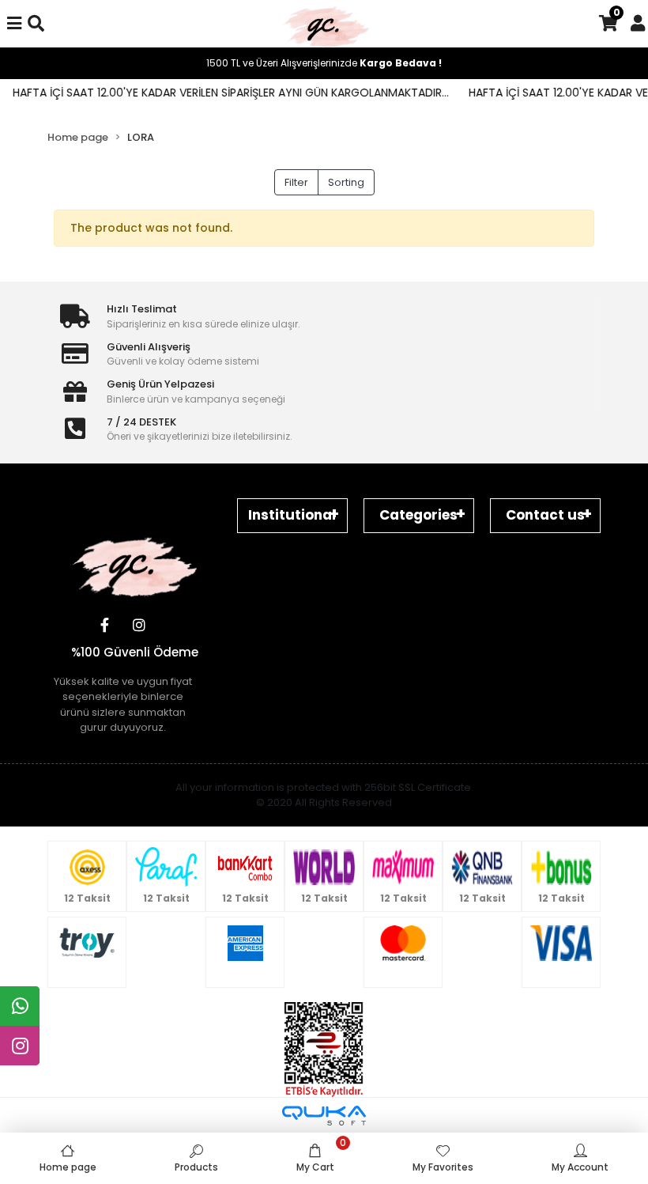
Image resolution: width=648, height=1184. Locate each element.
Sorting (346, 182)
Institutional (292, 514)
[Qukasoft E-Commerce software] (324, 1115)
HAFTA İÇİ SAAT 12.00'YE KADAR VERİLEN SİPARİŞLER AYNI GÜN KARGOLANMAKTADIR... (220, 92)
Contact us (545, 514)
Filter (296, 182)
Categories (418, 514)
